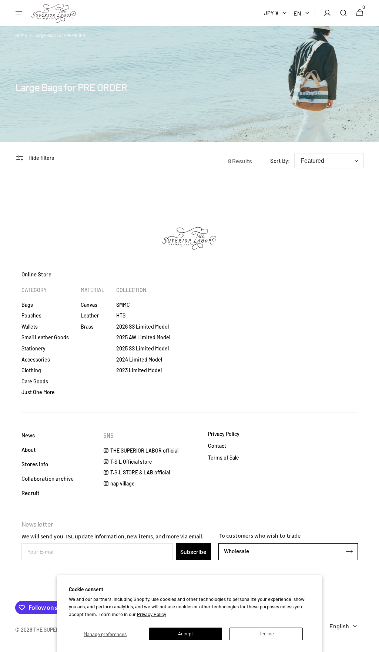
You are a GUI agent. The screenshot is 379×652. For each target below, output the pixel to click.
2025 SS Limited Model (142, 348)
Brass (87, 326)
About (28, 449)
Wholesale (236, 551)
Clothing (31, 370)
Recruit (30, 493)
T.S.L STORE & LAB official (140, 472)
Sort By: (280, 160)
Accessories (35, 359)
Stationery (33, 348)
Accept (185, 633)
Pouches (31, 315)
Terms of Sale (223, 457)
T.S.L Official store (131, 461)
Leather (90, 315)
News (28, 435)
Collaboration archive (47, 478)
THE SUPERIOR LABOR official (144, 450)
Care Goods (34, 381)
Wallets (29, 326)
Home (21, 35)
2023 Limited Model (139, 370)
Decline (266, 633)
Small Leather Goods (45, 337)
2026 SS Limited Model (142, 326)
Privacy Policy (151, 614)
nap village (122, 483)
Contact (217, 445)
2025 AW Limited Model (143, 337)
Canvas (89, 305)
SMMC (123, 305)
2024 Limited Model (139, 359)
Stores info (34, 464)
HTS (120, 315)
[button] (19, 13)
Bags (27, 305)
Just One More (38, 392)
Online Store (36, 274)
